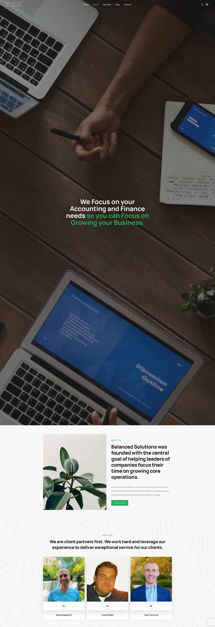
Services (107, 4)
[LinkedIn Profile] (207, 4)
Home (86, 4)
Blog (117, 4)
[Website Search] (202, 4)
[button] (119, 503)
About (96, 4)
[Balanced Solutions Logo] (13, 4)
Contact (127, 4)
